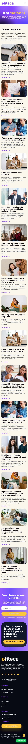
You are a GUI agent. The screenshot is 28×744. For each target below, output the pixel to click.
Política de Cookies (11, 737)
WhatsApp (22, 740)
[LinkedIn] (5, 674)
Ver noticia (4, 77)
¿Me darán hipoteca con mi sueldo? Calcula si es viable (13, 245)
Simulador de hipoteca (7, 692)
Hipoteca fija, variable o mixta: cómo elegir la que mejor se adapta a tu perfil (12, 493)
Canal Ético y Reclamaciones (16, 736)
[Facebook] (12, 674)
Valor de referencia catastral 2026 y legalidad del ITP (13, 421)
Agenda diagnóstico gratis (14, 641)
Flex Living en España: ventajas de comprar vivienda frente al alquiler (13, 457)
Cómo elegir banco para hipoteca (11, 173)
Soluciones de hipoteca (7, 689)
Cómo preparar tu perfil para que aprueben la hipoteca (13, 350)
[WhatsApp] (2, 674)
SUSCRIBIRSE (14, 613)
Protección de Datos (5, 736)
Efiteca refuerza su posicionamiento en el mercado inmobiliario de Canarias (11, 569)
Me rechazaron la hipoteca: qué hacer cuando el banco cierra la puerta (12, 280)
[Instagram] (8, 674)
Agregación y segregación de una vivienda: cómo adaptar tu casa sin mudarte (13, 65)
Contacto (3, 704)
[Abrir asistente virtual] (23, 735)
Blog (2, 706)
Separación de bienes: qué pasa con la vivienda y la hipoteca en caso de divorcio (13, 386)
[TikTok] (15, 674)
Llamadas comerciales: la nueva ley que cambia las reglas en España (12, 209)
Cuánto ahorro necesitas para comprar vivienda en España (13, 139)
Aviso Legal (3, 737)
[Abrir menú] (25, 3)
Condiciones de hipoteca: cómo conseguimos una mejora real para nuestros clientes (12, 102)
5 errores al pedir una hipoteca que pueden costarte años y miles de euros (11, 531)
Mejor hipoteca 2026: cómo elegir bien (13, 316)
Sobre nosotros (5, 701)
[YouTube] (18, 674)
